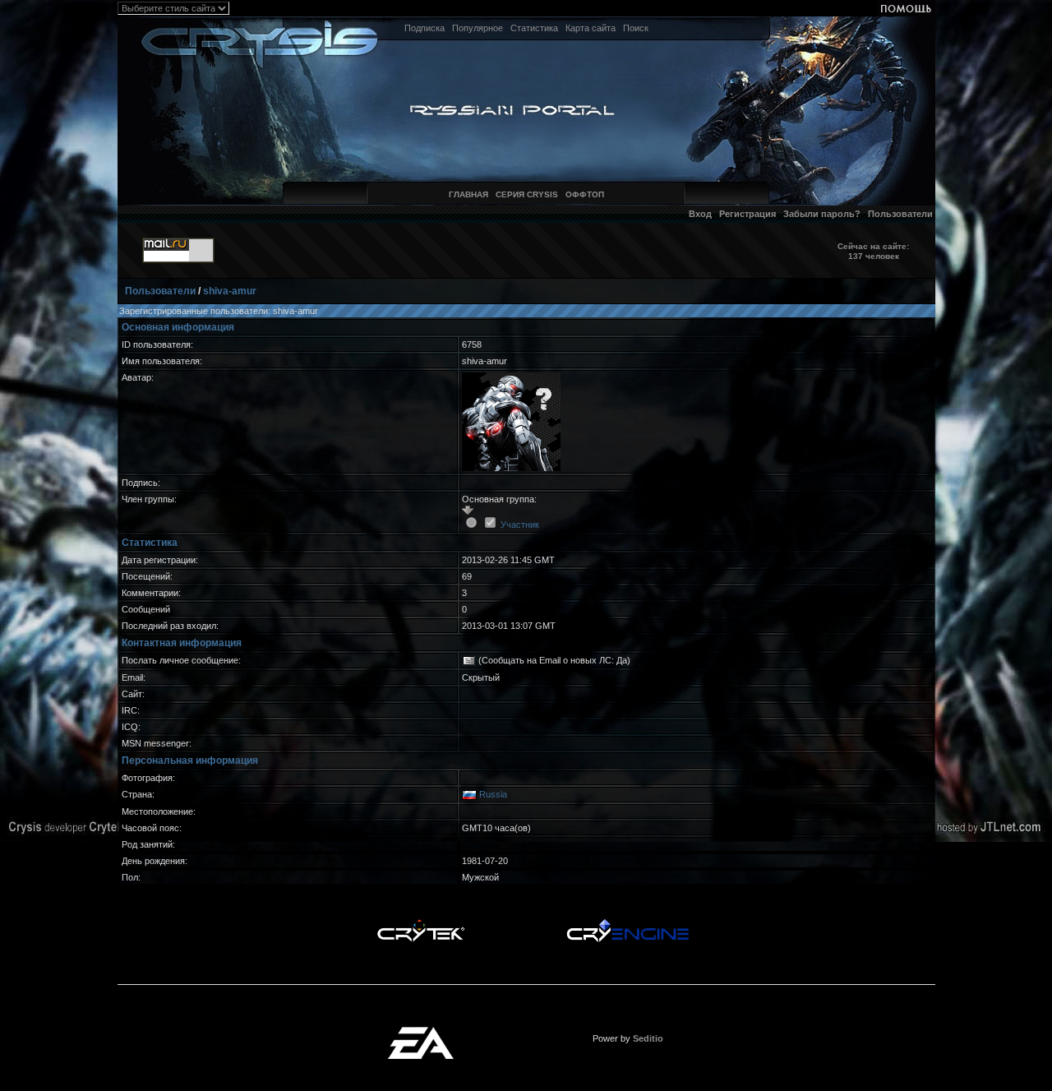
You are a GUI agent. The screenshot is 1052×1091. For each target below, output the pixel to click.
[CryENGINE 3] (627, 923)
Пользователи (900, 214)
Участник (520, 524)
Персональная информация (190, 760)
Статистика (534, 28)
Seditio (648, 1038)
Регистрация (747, 214)
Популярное (477, 28)
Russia (493, 794)
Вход (700, 214)
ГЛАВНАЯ (468, 194)
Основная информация (178, 327)
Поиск (635, 28)
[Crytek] (421, 923)
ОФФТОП (584, 194)
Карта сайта (590, 28)
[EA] (420, 1032)
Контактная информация (182, 643)
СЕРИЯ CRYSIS (527, 194)
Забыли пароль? (822, 214)
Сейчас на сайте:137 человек (873, 251)
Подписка (424, 28)
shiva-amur (229, 291)
